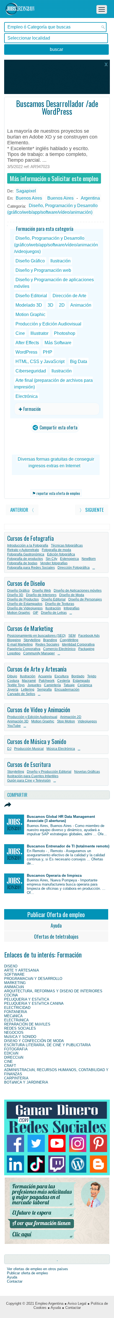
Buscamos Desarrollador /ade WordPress (57, 107)
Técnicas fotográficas (67, 545)
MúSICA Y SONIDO (20, 1037)
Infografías (71, 608)
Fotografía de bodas (22, 563)
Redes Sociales (47, 644)
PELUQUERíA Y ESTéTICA (26, 999)
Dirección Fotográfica (74, 568)
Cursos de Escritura (29, 764)
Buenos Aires (29, 198)
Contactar (14, 1281)
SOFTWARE (14, 974)
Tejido (91, 676)
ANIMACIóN (14, 987)
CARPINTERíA (16, 1078)
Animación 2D (70, 717)
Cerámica (84, 685)
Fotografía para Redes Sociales (31, 568)
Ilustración (60, 261)
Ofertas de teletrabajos (56, 936)
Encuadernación (67, 689)
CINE (8, 1061)
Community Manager (39, 653)
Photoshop (64, 333)
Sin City (51, 559)
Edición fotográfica (61, 554)
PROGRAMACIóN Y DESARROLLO (33, 979)
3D (50, 305)
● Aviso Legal (75, 1303)
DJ (9, 749)
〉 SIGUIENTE (91, 509)
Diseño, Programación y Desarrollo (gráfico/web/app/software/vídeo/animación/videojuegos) (56, 245)
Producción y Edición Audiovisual (48, 324)
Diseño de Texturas (59, 604)
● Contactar (71, 1308)
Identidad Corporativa (78, 644)
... (93, 568)
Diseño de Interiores (41, 595)
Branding (50, 640)
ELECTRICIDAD (17, 1008)
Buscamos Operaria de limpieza (54, 875)
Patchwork (47, 681)
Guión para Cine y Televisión (29, 780)
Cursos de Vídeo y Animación (38, 709)
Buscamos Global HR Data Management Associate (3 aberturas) (61, 819)
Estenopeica (69, 559)
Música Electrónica (60, 749)
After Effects (27, 342)
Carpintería (52, 685)
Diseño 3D (15, 595)
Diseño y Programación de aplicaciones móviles (54, 283)
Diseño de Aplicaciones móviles (78, 591)
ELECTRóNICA (16, 1020)
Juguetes (34, 685)
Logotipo (13, 653)
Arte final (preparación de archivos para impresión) (53, 383)
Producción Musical (29, 749)
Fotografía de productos (25, 559)
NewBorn (89, 559)
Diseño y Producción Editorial (49, 772)
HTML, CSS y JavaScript (39, 361)
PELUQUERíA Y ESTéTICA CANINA (34, 1003)
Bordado (77, 676)
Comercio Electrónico (59, 649)
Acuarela (45, 676)
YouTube (14, 726)
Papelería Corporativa (23, 649)
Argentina (90, 198)
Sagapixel (26, 191)
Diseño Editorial (31, 295)
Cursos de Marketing (30, 628)
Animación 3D (17, 721)
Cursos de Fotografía (30, 538)
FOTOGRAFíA (16, 1049)
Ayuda (56, 925)
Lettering (27, 689)
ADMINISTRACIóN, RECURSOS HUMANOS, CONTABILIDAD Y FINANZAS (56, 1072)
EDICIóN (11, 1053)
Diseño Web (41, 591)
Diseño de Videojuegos (25, 608)
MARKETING (15, 983)
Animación (80, 305)
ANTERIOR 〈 (22, 509)
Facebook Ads (89, 636)
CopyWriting (69, 640)
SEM (72, 636)
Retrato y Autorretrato (23, 550)
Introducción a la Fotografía (27, 545)
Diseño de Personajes (85, 599)
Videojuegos (87, 721)
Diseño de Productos (23, 599)
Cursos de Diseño (26, 583)
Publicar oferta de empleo (27, 1273)
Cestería (63, 681)
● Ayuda (54, 1308)
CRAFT (10, 1066)
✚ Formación (30, 409)
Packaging (86, 649)
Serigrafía (44, 689)
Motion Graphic (30, 314)
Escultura (62, 676)
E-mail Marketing (20, 644)
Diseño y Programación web (43, 270)
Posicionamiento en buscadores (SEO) (36, 636)
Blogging (14, 640)
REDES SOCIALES (20, 1028)
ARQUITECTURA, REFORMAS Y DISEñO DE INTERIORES (53, 991)
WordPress (26, 352)
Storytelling (32, 640)
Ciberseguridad (30, 371)
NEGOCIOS (14, 1032)
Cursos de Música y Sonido (36, 741)
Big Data (78, 361)
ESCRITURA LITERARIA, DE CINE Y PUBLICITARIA (47, 1045)
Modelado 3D (28, 305)
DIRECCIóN (13, 1057)
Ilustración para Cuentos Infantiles (32, 776)
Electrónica (26, 396)
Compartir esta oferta (57, 427)
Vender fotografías (54, 563)
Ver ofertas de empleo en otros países (37, 1269)
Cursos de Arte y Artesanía (36, 668)
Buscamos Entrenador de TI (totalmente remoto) (68, 846)
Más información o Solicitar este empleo (54, 178)
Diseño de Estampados (24, 604)
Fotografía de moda (56, 550)
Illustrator (39, 333)
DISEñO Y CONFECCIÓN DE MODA (34, 1041)
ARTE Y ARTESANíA (21, 970)
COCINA (11, 995)
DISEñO (10, 966)
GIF (35, 613)
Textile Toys (16, 685)
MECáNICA (13, 1016)
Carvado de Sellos (21, 694)
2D (62, 305)
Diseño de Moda (71, 595)
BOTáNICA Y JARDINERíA (26, 1082)
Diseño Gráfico (30, 261)
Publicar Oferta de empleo (56, 914)
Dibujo (12, 676)
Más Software (58, 342)
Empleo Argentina (49, 1303)
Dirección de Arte (69, 295)
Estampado (81, 681)
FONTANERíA (15, 1012)
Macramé (29, 681)
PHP (47, 352)
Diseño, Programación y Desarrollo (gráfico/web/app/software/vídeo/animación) (52, 209)
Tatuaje (69, 685)
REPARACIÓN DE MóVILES (27, 1024)
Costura (13, 681)
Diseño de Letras (54, 613)
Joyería (12, 689)
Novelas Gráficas (87, 772)
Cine (20, 333)
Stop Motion (66, 721)
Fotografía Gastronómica (25, 554)
